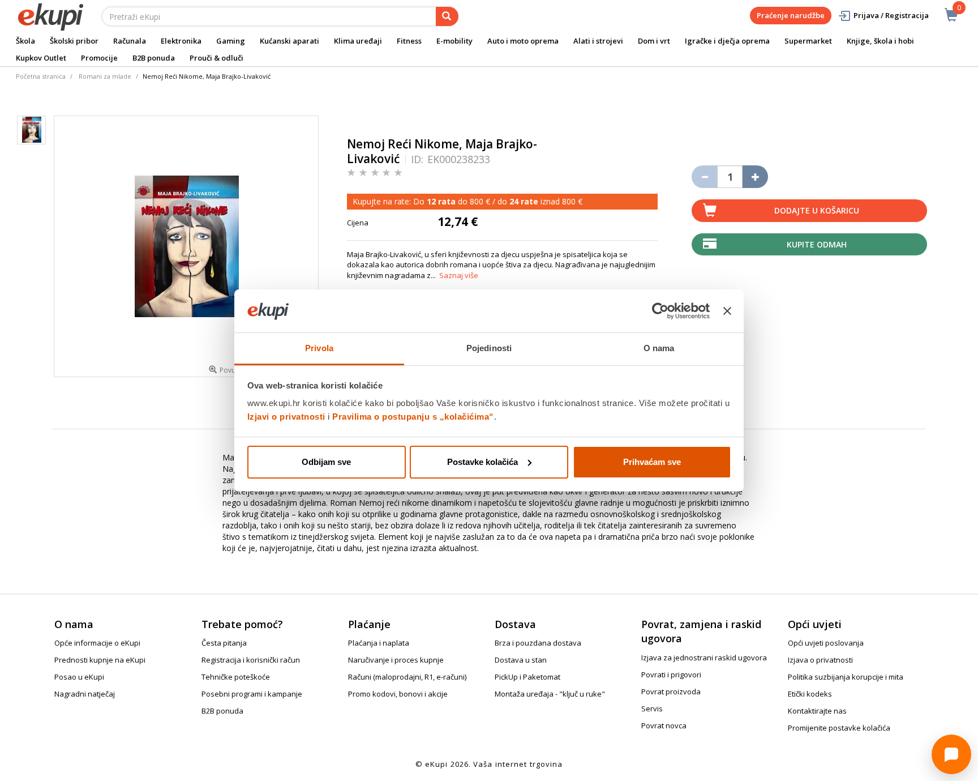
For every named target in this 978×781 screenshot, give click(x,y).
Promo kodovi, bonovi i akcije (398, 694)
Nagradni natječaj (84, 694)
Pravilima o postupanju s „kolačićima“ (413, 416)
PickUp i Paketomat (527, 677)
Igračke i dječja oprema (727, 41)
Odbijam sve (326, 462)
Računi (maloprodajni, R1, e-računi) (407, 677)
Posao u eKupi (79, 677)
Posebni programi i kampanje (251, 694)
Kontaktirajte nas (817, 711)
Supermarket (808, 41)
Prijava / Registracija (891, 15)
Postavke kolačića (482, 462)
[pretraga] (447, 16)
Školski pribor (74, 41)
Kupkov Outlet (41, 58)
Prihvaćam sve (652, 462)
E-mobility (454, 41)
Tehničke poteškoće (235, 677)
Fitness (409, 41)
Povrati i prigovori (671, 674)
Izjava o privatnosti (820, 660)
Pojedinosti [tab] (489, 348)
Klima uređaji (358, 41)
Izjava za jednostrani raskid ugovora (704, 657)
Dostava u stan (521, 660)
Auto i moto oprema (523, 41)
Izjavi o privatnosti (286, 416)
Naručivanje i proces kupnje (396, 660)
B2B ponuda (153, 58)
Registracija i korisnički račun (250, 660)
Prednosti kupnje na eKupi (99, 660)
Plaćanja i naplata (378, 643)
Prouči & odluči (216, 58)
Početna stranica (41, 76)
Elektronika (181, 41)
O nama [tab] (659, 348)
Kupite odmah (817, 244)
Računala (129, 41)
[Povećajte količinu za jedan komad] (755, 176)
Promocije (99, 58)
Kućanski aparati (289, 41)
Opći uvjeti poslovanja (826, 643)
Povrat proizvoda (671, 691)
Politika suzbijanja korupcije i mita (845, 677)
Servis (652, 708)
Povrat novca (664, 725)
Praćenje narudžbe (791, 15)
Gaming (230, 41)
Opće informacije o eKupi (97, 643)
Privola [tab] (319, 348)
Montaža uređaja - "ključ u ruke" (550, 694)
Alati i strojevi (598, 41)
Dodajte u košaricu (816, 210)
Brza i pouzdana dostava (538, 643)
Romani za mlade (105, 76)
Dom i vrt (654, 41)
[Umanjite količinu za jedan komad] (704, 176)
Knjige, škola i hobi (880, 41)
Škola (25, 41)
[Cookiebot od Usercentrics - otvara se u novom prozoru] (660, 310)
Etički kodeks (810, 694)
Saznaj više (458, 275)
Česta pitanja (224, 643)
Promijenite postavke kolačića (839, 728)
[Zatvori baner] (727, 311)
